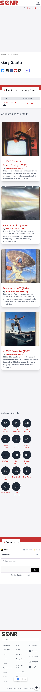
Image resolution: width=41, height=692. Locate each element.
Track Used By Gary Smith (21, 90)
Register (30, 8)
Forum (5, 672)
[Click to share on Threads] (7, 71)
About (17, 676)
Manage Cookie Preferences (20, 660)
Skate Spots (6, 650)
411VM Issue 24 (29, 103)
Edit (26, 71)
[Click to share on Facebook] (11, 71)
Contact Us (19, 654)
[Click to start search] (24, 8)
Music (5, 659)
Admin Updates (20, 672)
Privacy (18, 650)
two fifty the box (9, 102)
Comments (12, 542)
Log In (37, 8)
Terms (17, 645)
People (5, 663)
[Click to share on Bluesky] (2, 71)
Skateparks (6, 645)
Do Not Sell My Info (19, 666)
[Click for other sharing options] (19, 71)
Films (4, 654)
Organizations (7, 668)
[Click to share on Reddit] (15, 71)
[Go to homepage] (9, 3)
